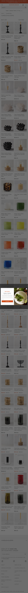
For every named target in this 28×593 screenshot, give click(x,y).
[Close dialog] (26, 288)
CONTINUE (7, 301)
